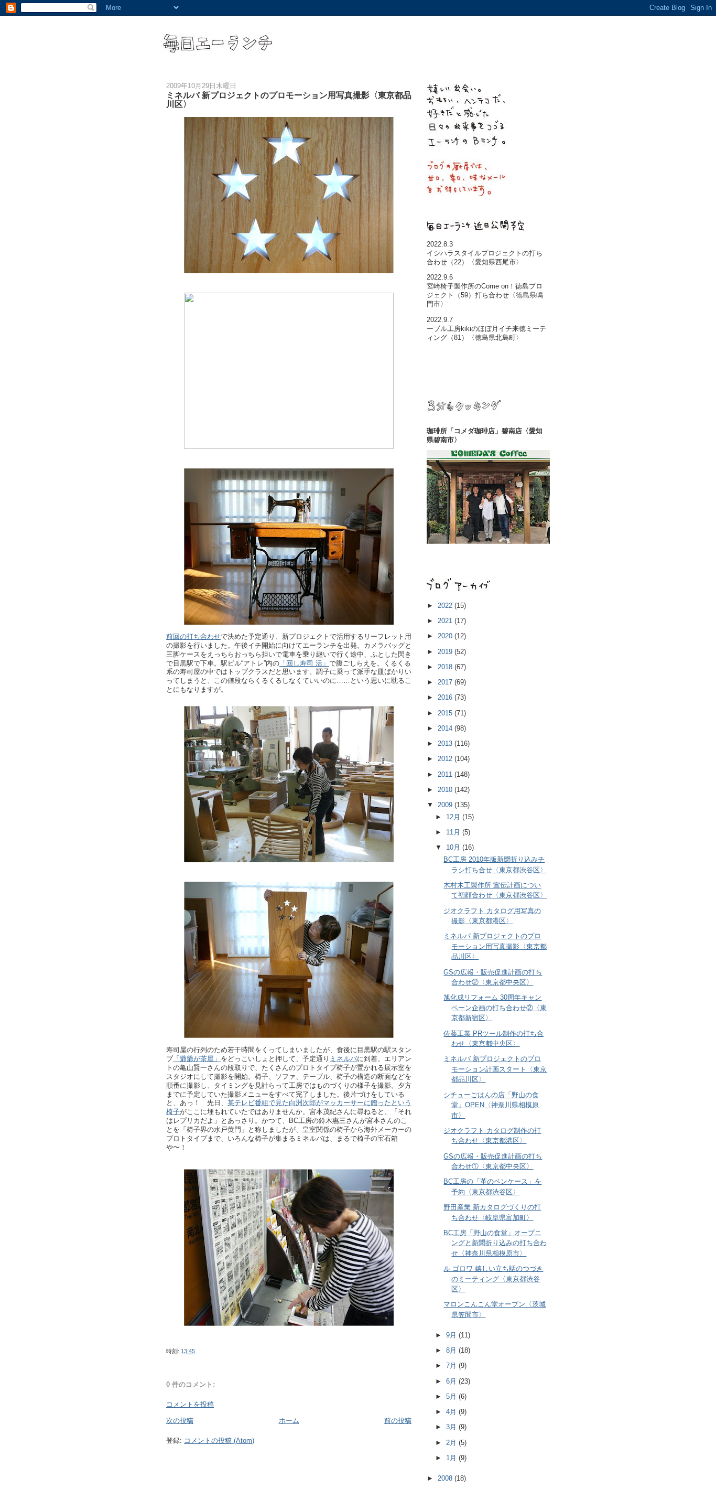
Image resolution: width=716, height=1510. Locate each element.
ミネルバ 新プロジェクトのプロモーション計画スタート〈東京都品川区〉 (495, 1069)
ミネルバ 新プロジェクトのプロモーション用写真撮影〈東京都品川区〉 (495, 946)
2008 (446, 1478)
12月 (454, 817)
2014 (446, 728)
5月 (452, 1396)
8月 (452, 1350)
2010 (446, 790)
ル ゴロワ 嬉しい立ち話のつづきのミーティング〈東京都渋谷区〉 (493, 1279)
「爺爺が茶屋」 (197, 1059)
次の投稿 (179, 1421)
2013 (446, 743)
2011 (446, 774)
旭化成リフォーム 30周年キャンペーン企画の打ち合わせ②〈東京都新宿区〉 (495, 1007)
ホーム (289, 1421)
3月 (452, 1427)
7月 (452, 1365)
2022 (446, 605)
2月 (452, 1443)
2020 (446, 636)
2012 (446, 759)
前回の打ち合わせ (193, 636)
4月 (452, 1412)
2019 (446, 652)
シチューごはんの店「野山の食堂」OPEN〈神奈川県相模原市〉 (491, 1105)
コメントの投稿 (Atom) (219, 1440)
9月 (452, 1335)
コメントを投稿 (190, 1404)
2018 (446, 667)
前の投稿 (397, 1421)
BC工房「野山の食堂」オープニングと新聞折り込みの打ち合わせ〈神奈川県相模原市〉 (495, 1243)
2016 (446, 697)
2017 (446, 682)
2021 (446, 621)
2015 (446, 713)
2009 (446, 805)
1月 (452, 1458)
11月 (454, 832)
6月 (452, 1381)
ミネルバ (343, 1059)
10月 (454, 847)
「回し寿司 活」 (304, 663)
